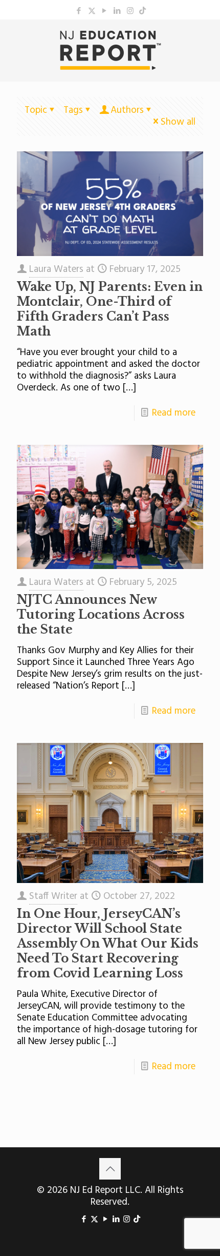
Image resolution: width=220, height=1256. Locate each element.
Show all (178, 122)
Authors (127, 110)
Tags (73, 110)
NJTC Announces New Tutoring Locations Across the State (101, 615)
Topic (36, 110)
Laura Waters (56, 269)
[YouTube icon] (104, 11)
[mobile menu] (206, 40)
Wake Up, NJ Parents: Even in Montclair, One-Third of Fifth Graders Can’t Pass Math (110, 309)
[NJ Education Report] (110, 50)
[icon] (142, 11)
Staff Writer (53, 896)
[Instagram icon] (130, 11)
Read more (173, 413)
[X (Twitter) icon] (92, 11)
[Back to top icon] (110, 1169)
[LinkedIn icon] (117, 11)
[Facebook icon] (79, 11)
